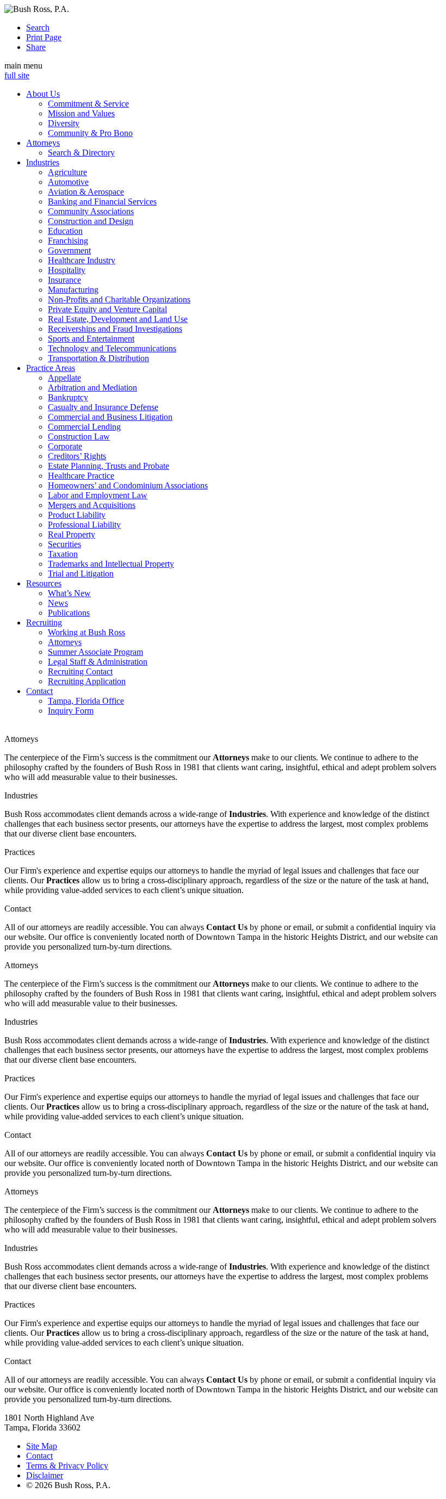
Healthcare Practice (81, 475)
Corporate (65, 446)
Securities (64, 544)
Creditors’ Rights (77, 456)
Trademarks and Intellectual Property (111, 563)
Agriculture (67, 172)
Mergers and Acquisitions (91, 505)
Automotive (68, 182)
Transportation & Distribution (98, 358)
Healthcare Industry (81, 260)
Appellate (64, 377)
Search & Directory (81, 152)
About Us (43, 93)
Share (36, 47)
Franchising (68, 240)
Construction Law (79, 436)
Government (69, 250)
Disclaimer (44, 1475)
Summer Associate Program (95, 651)
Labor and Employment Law (97, 495)
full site (16, 75)
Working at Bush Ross (86, 632)
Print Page (43, 37)
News (58, 603)
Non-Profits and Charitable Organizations (119, 299)
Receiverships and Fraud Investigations (115, 328)
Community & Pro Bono (90, 133)
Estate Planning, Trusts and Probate (108, 465)
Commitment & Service (88, 103)
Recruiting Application (87, 681)
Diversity (63, 123)
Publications (69, 612)
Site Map (41, 1446)
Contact (39, 691)
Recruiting (44, 622)
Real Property (71, 534)
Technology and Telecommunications (112, 348)
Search (37, 27)
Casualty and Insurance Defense (103, 407)
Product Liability (77, 514)
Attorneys (43, 142)
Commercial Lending (84, 426)
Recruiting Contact (80, 671)
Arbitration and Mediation (92, 387)
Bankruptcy (68, 397)
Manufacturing (73, 289)
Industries (42, 162)
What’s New (69, 593)
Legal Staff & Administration (97, 661)
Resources (43, 583)
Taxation (63, 554)
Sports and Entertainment (91, 338)
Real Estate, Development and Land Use (118, 319)
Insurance (64, 279)
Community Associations (91, 211)
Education (65, 231)
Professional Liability (84, 524)
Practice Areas (50, 368)
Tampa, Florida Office (86, 700)
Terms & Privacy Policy (67, 1465)
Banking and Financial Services (102, 201)
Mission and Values (81, 113)
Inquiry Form (71, 710)
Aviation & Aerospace (86, 191)
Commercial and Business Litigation (110, 417)
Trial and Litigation (81, 573)
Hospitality (66, 270)
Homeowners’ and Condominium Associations (128, 485)
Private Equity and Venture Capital (107, 309)
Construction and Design (90, 221)
